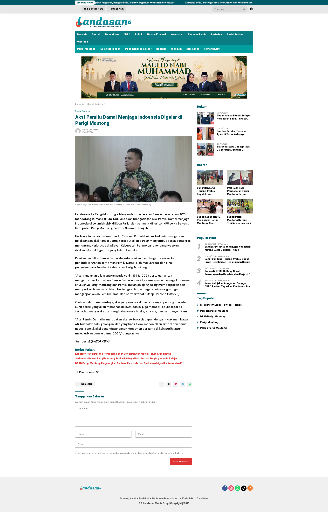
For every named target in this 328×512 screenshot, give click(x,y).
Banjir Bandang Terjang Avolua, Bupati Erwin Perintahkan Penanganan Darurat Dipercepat (209, 191)
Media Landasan (90, 129)
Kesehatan (177, 34)
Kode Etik (176, 48)
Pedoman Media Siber (138, 48)
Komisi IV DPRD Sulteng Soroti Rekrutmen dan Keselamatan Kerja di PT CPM (208, 2)
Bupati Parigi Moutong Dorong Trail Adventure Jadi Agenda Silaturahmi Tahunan (239, 220)
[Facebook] (225, 488)
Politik (138, 34)
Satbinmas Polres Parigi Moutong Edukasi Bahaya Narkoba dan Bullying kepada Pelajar (126, 358)
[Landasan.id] (107, 21)
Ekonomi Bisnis (197, 34)
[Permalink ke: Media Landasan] (78, 130)
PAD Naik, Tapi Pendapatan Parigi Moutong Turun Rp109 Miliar (238, 191)
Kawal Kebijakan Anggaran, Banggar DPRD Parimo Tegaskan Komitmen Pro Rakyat (109, 2)
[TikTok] (244, 488)
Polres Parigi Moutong (213, 328)
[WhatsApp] (237, 488)
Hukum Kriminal (156, 34)
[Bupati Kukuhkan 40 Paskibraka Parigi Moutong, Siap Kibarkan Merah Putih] (210, 206)
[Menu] (77, 9)
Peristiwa (216, 34)
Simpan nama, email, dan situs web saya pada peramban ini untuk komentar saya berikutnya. (131, 452)
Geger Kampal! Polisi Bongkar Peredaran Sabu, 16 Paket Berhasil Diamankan (234, 117)
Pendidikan (112, 34)
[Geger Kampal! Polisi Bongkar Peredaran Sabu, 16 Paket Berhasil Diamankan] (205, 118)
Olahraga (82, 41)
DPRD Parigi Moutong (213, 316)
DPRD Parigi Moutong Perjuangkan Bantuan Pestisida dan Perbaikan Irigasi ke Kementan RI (128, 363)
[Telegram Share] (182, 384)
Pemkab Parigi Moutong (214, 311)
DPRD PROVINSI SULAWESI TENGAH (221, 305)
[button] (244, 9)
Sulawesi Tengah (110, 48)
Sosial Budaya (235, 34)
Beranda (82, 34)
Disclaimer (192, 48)
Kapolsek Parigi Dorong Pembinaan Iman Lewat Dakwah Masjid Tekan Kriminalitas (123, 353)
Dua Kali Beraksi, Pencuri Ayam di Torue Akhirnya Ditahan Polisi (231, 133)
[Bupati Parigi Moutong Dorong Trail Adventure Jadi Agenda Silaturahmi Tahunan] (240, 206)
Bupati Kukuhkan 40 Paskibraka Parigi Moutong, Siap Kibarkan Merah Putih (209, 220)
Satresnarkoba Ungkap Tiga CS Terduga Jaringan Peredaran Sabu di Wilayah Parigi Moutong (233, 148)
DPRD (127, 34)
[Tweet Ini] (168, 384)
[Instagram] (231, 488)
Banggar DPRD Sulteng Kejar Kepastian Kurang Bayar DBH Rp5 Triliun (228, 248)
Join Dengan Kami (93, 9)
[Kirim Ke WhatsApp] (189, 384)
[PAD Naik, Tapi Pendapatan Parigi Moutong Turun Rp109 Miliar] (240, 177)
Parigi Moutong (86, 48)
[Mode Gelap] (251, 9)
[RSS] (250, 488)
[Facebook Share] (162, 384)
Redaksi (161, 48)
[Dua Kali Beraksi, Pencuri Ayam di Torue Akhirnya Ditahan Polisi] (205, 133)
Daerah (96, 34)
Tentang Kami (116, 9)
